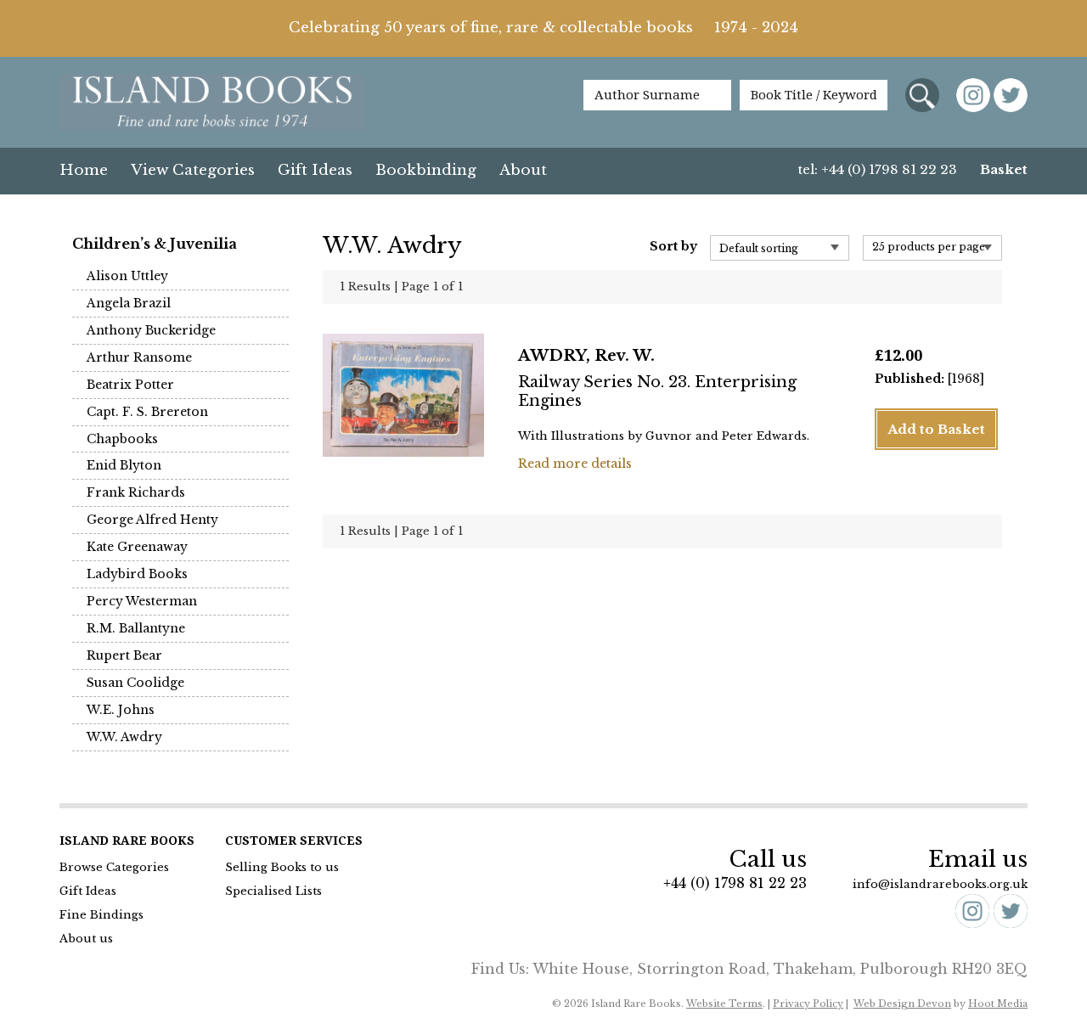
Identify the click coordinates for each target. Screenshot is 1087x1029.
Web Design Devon (902, 1003)
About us (86, 938)
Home (83, 170)
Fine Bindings (101, 915)
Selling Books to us (282, 867)
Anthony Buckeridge (151, 330)
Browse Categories (114, 867)
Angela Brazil (129, 303)
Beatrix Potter (130, 384)
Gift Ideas (315, 170)
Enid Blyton (124, 465)
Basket (1004, 169)
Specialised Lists (273, 891)
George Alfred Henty (152, 519)
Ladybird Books (137, 574)
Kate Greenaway (137, 546)
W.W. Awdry (124, 737)
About (523, 170)
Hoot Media (998, 1003)
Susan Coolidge (135, 682)
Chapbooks (122, 439)
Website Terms (724, 1003)
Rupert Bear (124, 655)
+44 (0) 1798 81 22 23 (735, 882)
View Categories (193, 170)
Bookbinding (425, 170)
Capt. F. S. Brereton (147, 411)
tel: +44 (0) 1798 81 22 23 (877, 169)
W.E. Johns (121, 709)
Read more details (575, 463)
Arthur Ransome (139, 357)
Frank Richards (136, 492)
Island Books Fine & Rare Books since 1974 (212, 103)
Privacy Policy (808, 1003)
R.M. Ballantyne (136, 628)
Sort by (673, 246)
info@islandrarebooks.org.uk (940, 884)
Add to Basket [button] (936, 429)
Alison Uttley (127, 276)
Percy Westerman (142, 601)
